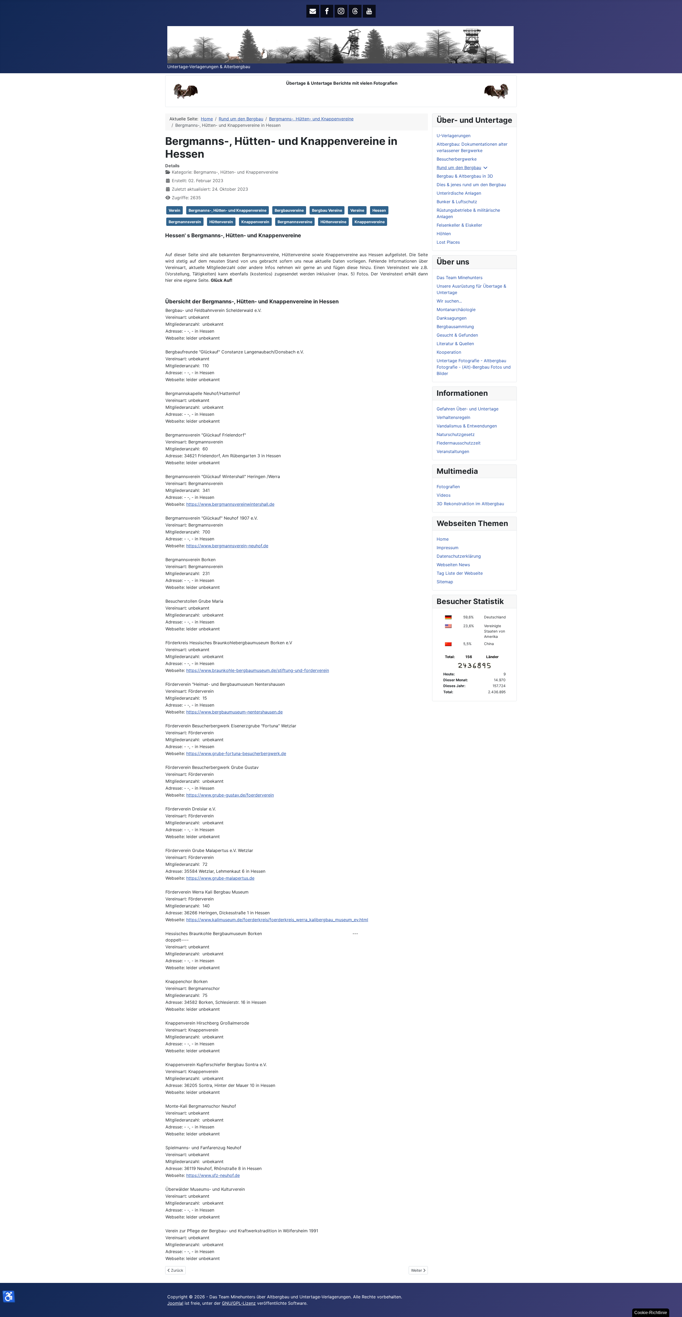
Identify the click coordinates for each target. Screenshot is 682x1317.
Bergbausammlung (455, 326)
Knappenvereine (370, 221)
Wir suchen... (449, 301)
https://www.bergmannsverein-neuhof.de (227, 545)
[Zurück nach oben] (673, 1307)
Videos (443, 495)
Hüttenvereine (333, 221)
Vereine (357, 210)
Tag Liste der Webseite (460, 573)
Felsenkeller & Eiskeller (459, 225)
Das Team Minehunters (459, 277)
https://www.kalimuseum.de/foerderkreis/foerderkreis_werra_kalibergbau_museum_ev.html (277, 919)
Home (443, 539)
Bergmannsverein (185, 221)
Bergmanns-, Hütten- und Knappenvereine (227, 210)
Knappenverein (255, 221)
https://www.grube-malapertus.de (220, 878)
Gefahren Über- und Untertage (467, 408)
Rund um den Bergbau (459, 167)
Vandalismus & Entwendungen (467, 426)
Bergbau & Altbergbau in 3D (465, 176)
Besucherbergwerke (457, 159)
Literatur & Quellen (455, 343)
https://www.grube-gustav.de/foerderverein (230, 795)
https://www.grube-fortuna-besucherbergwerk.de (236, 753)
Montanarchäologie (456, 309)
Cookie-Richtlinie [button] (650, 1312)
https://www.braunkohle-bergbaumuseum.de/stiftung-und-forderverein (257, 670)
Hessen (379, 210)
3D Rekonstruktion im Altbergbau (470, 503)
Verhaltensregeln (453, 417)
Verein (174, 210)
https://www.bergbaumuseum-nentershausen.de (234, 712)
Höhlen (444, 233)
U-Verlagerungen (453, 135)
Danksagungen (451, 318)
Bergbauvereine (289, 210)
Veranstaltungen (453, 451)
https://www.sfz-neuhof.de (213, 1175)
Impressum (447, 547)
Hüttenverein (221, 221)
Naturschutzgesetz (456, 434)
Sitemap (445, 581)
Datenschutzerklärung (459, 556)
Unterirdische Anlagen (459, 193)
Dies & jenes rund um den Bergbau (471, 184)
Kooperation (449, 352)
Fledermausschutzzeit (459, 443)
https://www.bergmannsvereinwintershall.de (230, 504)
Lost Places (448, 242)
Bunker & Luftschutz (457, 201)
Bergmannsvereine (295, 221)
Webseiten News (453, 564)
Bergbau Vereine (327, 210)
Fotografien (448, 486)
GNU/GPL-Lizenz (239, 1303)
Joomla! (175, 1303)
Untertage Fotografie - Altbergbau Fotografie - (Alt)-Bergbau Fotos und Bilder (474, 367)
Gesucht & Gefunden (457, 335)
